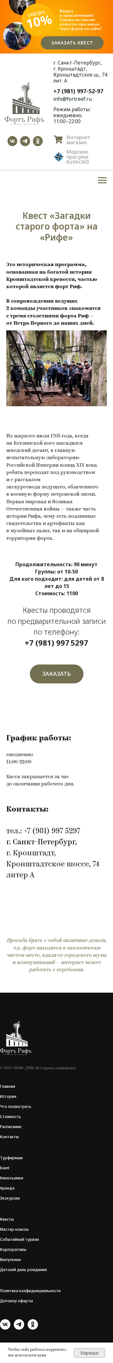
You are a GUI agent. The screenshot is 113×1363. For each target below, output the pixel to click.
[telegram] (19, 1328)
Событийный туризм (19, 1239)
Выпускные (10, 1259)
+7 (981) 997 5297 (56, 642)
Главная (7, 1086)
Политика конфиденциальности (30, 1290)
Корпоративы (13, 1249)
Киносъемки (11, 1178)
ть (19, 1116)
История (8, 1096)
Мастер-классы (14, 1229)
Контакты (9, 1136)
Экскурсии (10, 1198)
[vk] (5, 1328)
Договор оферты (16, 1300)
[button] (56, 673)
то (5, 1116)
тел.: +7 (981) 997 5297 (43, 831)
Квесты (7, 1219)
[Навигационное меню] (102, 180)
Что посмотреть (15, 1106)
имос (12, 1116)
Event (4, 1168)
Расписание (10, 1126)
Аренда (7, 1188)
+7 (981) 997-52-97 (78, 91)
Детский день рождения (23, 1269)
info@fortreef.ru (72, 98)
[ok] (33, 1328)
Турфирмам (11, 1158)
